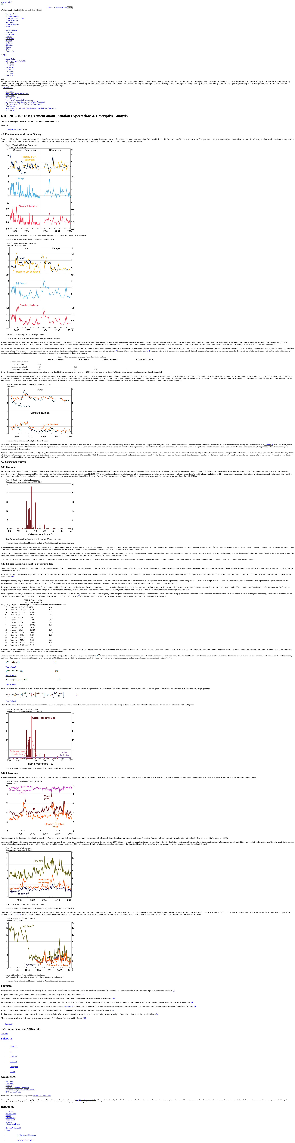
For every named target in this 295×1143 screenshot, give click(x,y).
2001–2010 (10, 67)
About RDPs (10, 59)
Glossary (9, 1122)
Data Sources (10, 96)
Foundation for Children (42, 1096)
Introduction (10, 92)
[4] (96, 473)
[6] (13, 576)
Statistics (9, 37)
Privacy (8, 1116)
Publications (10, 35)
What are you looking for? (10, 10)
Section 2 (146, 351)
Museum (9, 1086)
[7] (52, 583)
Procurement (10, 1120)
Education (9, 45)
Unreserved (10, 1084)
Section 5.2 (268, 445)
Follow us (6, 1038)
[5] (214, 547)
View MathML (11, 667)
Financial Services (12, 24)
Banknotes (9, 22)
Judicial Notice (11, 1114)
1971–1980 (10, 73)
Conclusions (10, 106)
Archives (9, 43)
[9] (79, 596)
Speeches (9, 32)
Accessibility (10, 1118)
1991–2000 (10, 69)
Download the (13, 129)
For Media (9, 1112)
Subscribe (4, 1034)
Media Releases (11, 30)
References (10, 110)
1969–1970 (10, 75)
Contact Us (10, 51)
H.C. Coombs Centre (13, 1092)
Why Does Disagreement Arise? (17, 94)
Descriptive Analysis (13, 98)
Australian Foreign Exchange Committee (20, 1090)
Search (39, 10)
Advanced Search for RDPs (16, 61)
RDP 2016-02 (8, 88)
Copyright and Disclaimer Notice (85, 1100)
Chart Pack (10, 39)
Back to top (9, 1024)
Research (9, 41)
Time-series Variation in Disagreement (19, 100)
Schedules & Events (13, 1124)
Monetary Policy (12, 14)
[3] (116, 350)
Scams (8, 1130)
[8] (188, 589)
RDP (5, 55)
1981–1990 (10, 71)
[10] (112, 688)
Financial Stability (12, 20)
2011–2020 (10, 65)
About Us (9, 26)
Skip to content (6, 2)
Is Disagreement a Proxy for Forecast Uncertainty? (24, 104)
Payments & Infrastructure (15, 18)
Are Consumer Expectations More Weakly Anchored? (25, 102)
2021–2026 (10, 63)
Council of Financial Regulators (17, 1088)
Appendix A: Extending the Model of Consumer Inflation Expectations (31, 108)
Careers (8, 47)
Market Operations (12, 16)
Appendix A (68, 1006)
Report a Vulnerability (14, 1128)
